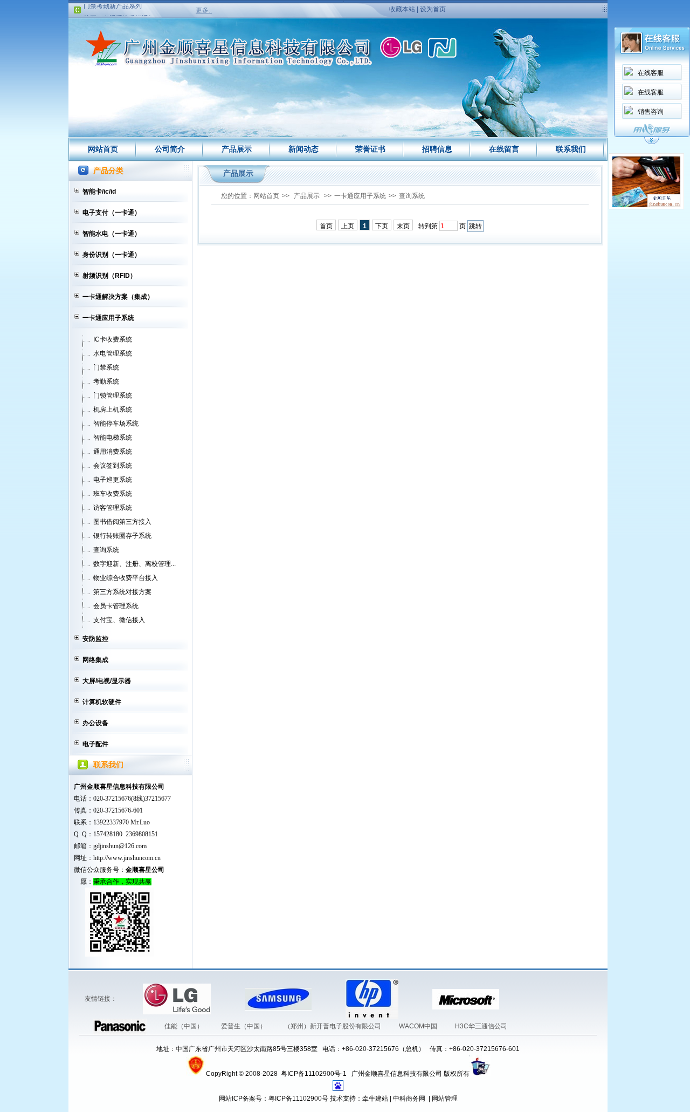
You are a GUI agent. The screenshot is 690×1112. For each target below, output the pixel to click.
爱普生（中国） (244, 1026)
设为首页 (433, 9)
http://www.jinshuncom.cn (127, 858)
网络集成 (95, 660)
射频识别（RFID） (109, 275)
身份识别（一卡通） (111, 254)
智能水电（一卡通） (111, 233)
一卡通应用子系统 (108, 318)
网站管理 (445, 1098)
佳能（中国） (184, 1026)
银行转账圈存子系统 (122, 536)
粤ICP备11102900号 (298, 1098)
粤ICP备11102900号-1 (314, 1073)
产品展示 (237, 149)
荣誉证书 (370, 149)
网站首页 (103, 149)
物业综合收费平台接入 (125, 578)
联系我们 (571, 149)
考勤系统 (106, 381)
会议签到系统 (112, 465)
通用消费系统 (112, 451)
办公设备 (95, 723)
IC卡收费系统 (112, 339)
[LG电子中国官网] (127, 998)
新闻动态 (303, 149)
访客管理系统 (112, 507)
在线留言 (504, 149)
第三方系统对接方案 (122, 592)
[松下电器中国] (515, 998)
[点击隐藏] (651, 142)
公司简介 (170, 149)
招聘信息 (437, 149)
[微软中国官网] (416, 998)
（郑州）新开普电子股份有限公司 (333, 1026)
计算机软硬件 (101, 702)
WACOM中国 (419, 1026)
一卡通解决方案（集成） (118, 297)
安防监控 (95, 639)
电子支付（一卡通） (111, 212)
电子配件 (95, 744)
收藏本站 (402, 9)
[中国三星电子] (228, 998)
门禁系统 (106, 367)
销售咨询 (651, 111)
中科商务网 (409, 1098)
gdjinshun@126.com (120, 846)
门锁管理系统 (112, 395)
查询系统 (106, 550)
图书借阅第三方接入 (122, 522)
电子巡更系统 (112, 479)
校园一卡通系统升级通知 (119, 11)
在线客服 (651, 73)
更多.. (204, 10)
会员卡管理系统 (116, 606)
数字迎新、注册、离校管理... (134, 564)
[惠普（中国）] (329, 998)
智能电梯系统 (112, 437)
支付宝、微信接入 (119, 620)
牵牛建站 (375, 1098)
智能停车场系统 (116, 423)
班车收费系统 (112, 493)
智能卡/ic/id (99, 191)
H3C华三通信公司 (481, 1026)
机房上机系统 (112, 409)
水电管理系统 (112, 353)
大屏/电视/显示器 (106, 681)
